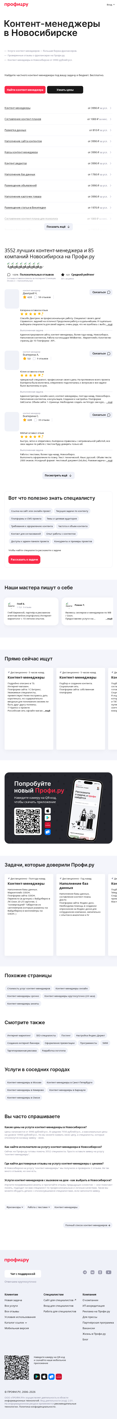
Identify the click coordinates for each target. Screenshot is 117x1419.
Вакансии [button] (89, 1328)
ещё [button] (109, 618)
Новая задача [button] (13, 1300)
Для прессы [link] (90, 1317)
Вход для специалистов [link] (58, 1305)
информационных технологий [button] (22, 1400)
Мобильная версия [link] (17, 1328)
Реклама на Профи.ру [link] (96, 1311)
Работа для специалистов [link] (60, 1311)
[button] (100, 292)
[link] (25, 90)
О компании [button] (90, 1300)
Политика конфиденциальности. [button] (37, 1406)
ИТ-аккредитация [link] (94, 1305)
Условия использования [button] (20, 1317)
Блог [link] (85, 1339)
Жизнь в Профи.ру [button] (94, 1333)
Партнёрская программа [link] (98, 1322)
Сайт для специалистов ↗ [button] (60, 1300)
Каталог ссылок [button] (14, 1322)
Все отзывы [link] (12, 1311)
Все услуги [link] (11, 1305)
